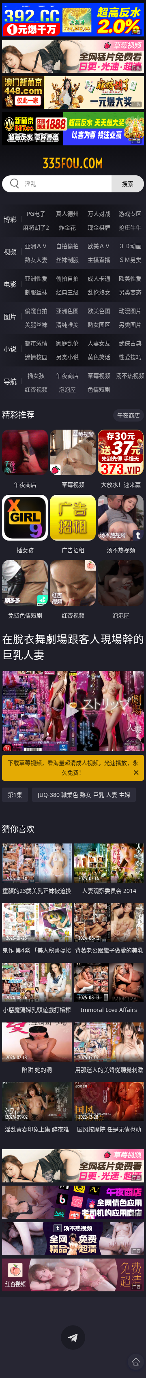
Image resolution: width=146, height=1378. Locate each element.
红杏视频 (36, 389)
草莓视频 (99, 375)
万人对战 (99, 213)
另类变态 (130, 292)
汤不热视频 (130, 375)
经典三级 (67, 292)
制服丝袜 (36, 292)
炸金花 (67, 227)
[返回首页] (136, 1362)
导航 (10, 381)
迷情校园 (36, 357)
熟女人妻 (36, 260)
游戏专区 (130, 213)
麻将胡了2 (36, 227)
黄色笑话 (99, 357)
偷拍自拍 (67, 278)
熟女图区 (99, 324)
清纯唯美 (67, 324)
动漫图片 (130, 311)
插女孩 (36, 375)
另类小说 (67, 357)
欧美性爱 (130, 278)
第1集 (15, 795)
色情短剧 (99, 389)
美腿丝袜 (36, 324)
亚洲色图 (67, 311)
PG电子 (36, 213)
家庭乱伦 (67, 343)
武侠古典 (130, 343)
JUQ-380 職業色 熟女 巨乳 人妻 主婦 (84, 795)
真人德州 (67, 213)
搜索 (127, 183)
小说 (10, 349)
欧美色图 (99, 311)
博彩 (10, 219)
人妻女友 (99, 343)
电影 (10, 284)
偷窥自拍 (36, 311)
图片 (10, 316)
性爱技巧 (130, 357)
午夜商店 (67, 375)
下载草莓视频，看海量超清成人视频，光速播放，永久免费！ (73, 767)
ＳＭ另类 (130, 260)
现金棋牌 (99, 227)
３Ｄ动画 (130, 246)
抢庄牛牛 (130, 227)
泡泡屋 (67, 389)
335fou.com (73, 163)
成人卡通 (99, 278)
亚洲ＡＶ (36, 246)
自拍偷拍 (67, 246)
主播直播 (99, 260)
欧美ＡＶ (99, 246)
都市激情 (36, 343)
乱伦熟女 (99, 292)
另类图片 (130, 324)
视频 (10, 251)
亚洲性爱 (36, 278)
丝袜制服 (67, 260)
